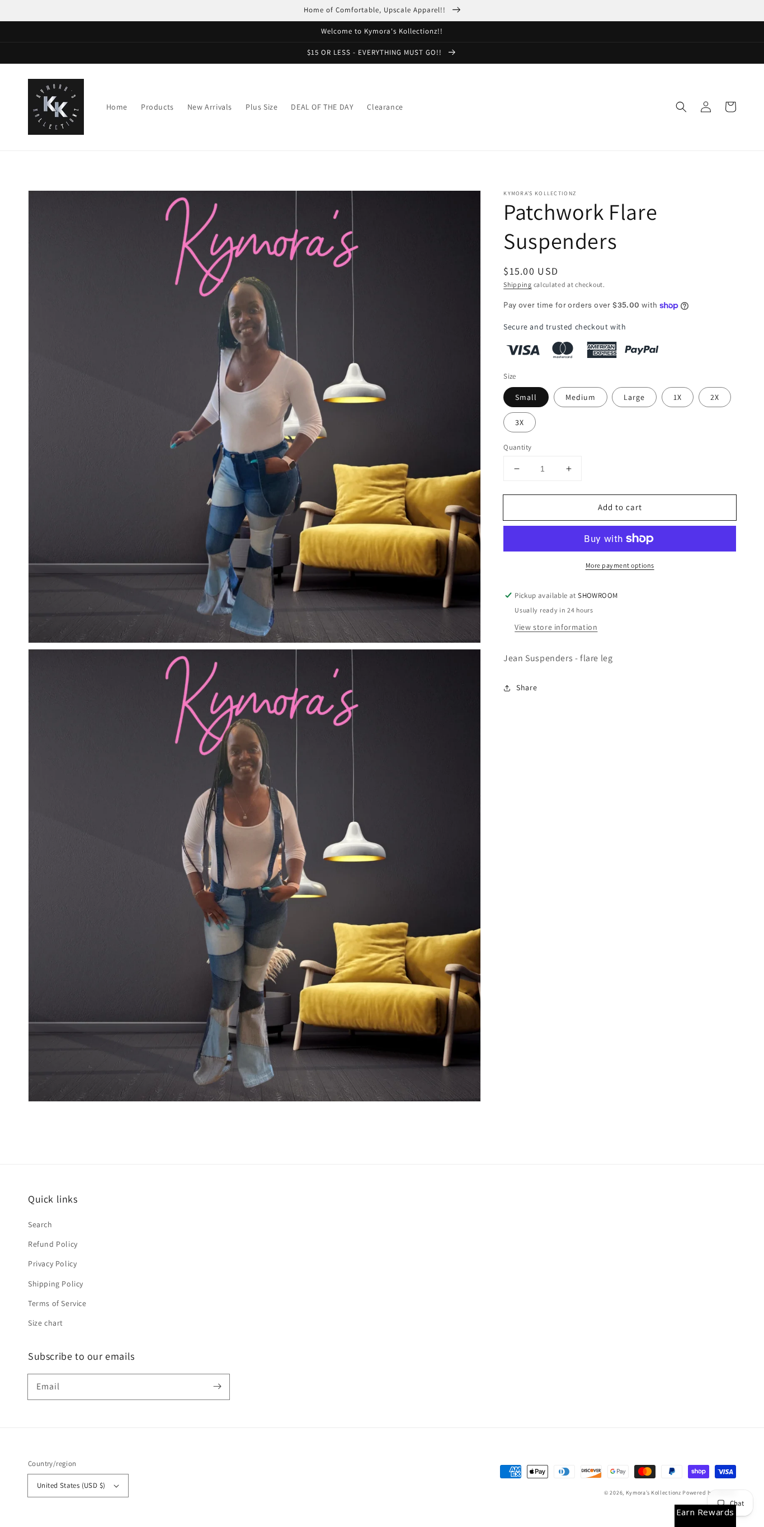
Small (526, 397)
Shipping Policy (55, 1284)
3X (519, 422)
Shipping (517, 284)
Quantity (517, 447)
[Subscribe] (217, 1386)
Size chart (45, 1323)
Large (634, 397)
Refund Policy (53, 1244)
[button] (681, 107)
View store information (556, 627)
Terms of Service (57, 1303)
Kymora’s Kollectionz (654, 1492)
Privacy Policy (52, 1264)
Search (40, 1224)
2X (714, 397)
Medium (580, 397)
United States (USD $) (71, 1485)
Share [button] (526, 687)
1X (677, 397)
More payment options (620, 565)
